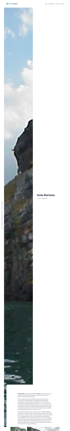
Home (46, 3)
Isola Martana (44, 198)
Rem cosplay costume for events (32, 403)
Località (57, 3)
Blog (61, 3)
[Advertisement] (35, 389)
